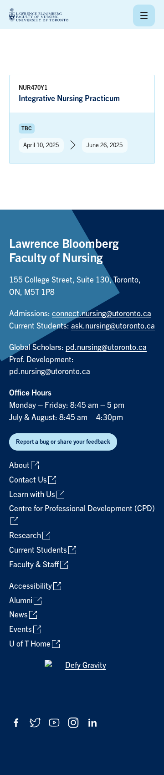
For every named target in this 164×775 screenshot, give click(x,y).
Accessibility (30, 586)
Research (25, 535)
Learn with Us (32, 494)
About (19, 465)
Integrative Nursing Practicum (69, 99)
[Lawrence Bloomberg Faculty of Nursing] (38, 15)
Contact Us (28, 480)
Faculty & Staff (34, 565)
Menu (144, 15)
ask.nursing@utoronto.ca (113, 326)
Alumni (20, 601)
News (18, 615)
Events (20, 629)
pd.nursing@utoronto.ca (106, 347)
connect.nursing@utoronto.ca (101, 314)
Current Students (38, 550)
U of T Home (30, 644)
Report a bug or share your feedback (63, 442)
